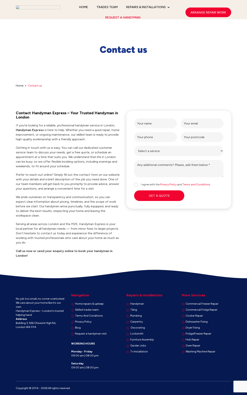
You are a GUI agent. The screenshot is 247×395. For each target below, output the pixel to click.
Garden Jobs (138, 345)
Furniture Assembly (142, 339)
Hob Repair (192, 339)
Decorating (137, 327)
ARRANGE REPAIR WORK (208, 12)
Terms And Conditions (89, 315)
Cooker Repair (194, 315)
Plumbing (136, 315)
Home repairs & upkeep (89, 303)
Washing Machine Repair (200, 351)
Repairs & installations (146, 7)
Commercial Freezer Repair (202, 303)
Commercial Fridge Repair (201, 309)
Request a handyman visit (91, 333)
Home (83, 7)
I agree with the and (176, 184)
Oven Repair (193, 345)
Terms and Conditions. (197, 184)
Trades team (107, 7)
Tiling (133, 309)
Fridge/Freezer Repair (198, 333)
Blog (78, 327)
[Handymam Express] (38, 12)
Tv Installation (139, 351)
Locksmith (136, 333)
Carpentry (136, 321)
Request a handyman (122, 17)
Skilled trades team (87, 309)
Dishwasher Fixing (197, 321)
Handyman (137, 303)
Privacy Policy (168, 184)
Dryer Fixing (193, 327)
